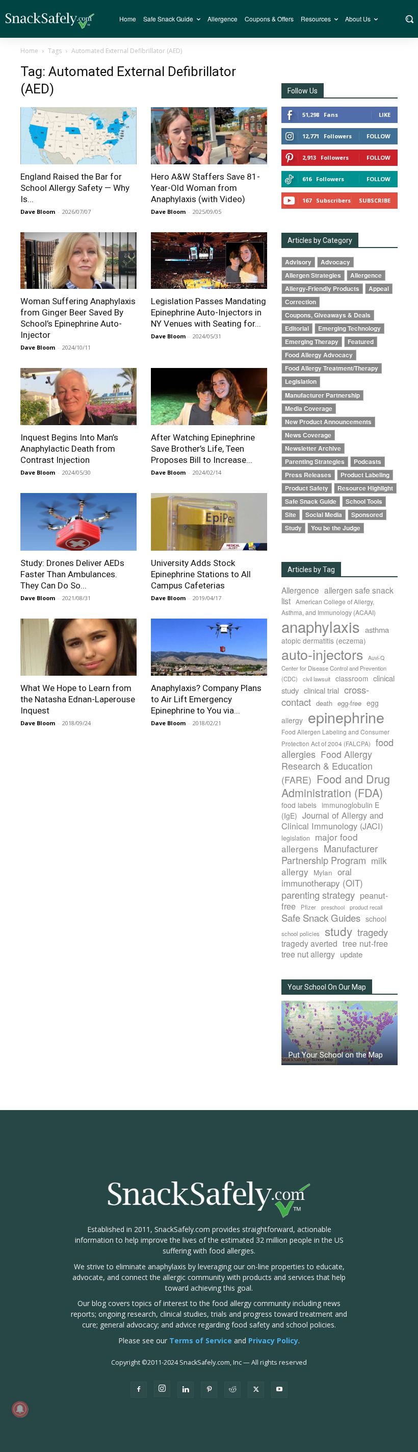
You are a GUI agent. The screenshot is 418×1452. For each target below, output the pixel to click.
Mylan (323, 872)
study (338, 931)
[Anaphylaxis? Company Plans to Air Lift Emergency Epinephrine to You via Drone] (209, 647)
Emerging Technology (349, 328)
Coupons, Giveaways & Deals (328, 315)
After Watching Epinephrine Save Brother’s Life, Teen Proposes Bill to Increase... (203, 448)
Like (384, 114)
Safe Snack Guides (320, 917)
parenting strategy (318, 894)
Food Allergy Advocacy (319, 355)
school (375, 919)
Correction (300, 302)
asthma (377, 629)
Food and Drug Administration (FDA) (335, 785)
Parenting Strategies (315, 461)
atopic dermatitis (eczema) (323, 640)
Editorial (297, 328)
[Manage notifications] (20, 1409)
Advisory (298, 262)
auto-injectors (322, 654)
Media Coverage (308, 408)
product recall (366, 907)
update (351, 954)
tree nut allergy (308, 954)
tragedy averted (309, 943)
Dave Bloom (37, 211)
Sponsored (367, 514)
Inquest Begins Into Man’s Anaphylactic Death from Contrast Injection (69, 448)
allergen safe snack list (337, 595)
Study (293, 528)
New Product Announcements (328, 421)
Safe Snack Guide (310, 501)
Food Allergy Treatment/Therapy (331, 368)
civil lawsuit (316, 679)
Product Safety (306, 488)
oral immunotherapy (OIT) (322, 877)
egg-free (349, 703)
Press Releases (308, 475)
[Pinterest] (209, 1390)
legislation (295, 838)
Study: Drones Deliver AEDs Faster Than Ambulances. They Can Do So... (72, 574)
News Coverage (308, 435)
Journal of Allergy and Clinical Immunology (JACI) (332, 820)
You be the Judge (335, 528)
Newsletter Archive (313, 448)
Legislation (301, 381)
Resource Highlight (365, 488)
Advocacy (335, 262)
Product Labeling (365, 475)
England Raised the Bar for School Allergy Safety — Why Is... (74, 187)
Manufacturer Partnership (322, 395)
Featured (361, 341)
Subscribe (374, 200)
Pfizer (308, 907)
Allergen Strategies (313, 275)
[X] (256, 1390)
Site (290, 514)
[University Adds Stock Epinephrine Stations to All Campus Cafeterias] (209, 522)
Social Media (323, 514)
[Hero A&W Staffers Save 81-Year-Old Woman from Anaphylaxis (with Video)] (209, 135)
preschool (333, 907)
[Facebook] (138, 1390)
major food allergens (319, 842)
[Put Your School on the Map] (339, 1033)
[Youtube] (279, 1390)
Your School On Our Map (327, 987)
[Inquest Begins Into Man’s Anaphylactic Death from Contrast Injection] (78, 396)
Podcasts (367, 461)
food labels (299, 805)
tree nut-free (365, 943)
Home (29, 50)
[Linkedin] (185, 1390)
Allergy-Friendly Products (322, 288)
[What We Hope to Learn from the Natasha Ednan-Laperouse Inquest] (78, 647)
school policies (300, 933)
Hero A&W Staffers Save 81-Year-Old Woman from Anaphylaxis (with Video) (205, 187)
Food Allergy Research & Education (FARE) (327, 767)
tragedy (372, 932)
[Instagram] (162, 1389)
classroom (351, 678)
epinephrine (346, 716)
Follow (378, 136)
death (324, 703)
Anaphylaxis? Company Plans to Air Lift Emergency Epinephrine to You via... (206, 699)
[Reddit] (232, 1390)
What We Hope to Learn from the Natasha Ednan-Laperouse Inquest (77, 699)
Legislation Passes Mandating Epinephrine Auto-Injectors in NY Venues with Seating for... (208, 312)
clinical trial (321, 690)
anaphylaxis (320, 626)
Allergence (366, 275)
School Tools (364, 501)
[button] (409, 19)
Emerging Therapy (311, 341)
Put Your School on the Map (336, 1055)
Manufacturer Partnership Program (329, 854)
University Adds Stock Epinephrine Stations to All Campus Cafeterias (201, 574)
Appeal (379, 288)
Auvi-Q (376, 657)
